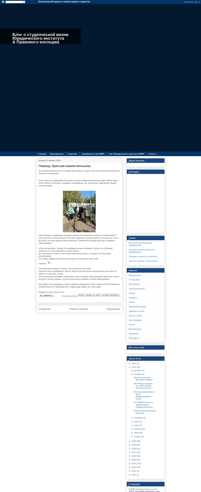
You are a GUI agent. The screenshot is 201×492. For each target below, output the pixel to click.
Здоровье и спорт (137, 311)
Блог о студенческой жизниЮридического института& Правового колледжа (40, 38)
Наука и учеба (135, 315)
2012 (134, 471)
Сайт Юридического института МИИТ (127, 154)
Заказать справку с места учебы (143, 261)
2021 (134, 367)
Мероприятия (56, 154)
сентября (138, 418)
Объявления (134, 284)
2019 (134, 445)
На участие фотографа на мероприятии (140, 244)
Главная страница (78, 309)
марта (137, 433)
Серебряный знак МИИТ (93, 154)
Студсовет (72, 154)
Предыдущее (113, 309)
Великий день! (135, 329)
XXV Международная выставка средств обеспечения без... (143, 385)
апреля (137, 429)
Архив (131, 302)
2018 (134, 449)
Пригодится (134, 338)
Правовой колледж (137, 306)
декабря (138, 370)
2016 (134, 456)
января (137, 436)
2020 (134, 441)
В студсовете (134, 280)
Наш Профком (135, 320)
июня (136, 425)
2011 (134, 475)
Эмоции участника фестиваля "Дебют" (143, 378)
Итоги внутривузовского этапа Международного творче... (144, 395)
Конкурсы (133, 298)
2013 (134, 467)
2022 (134, 363)
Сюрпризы (133, 333)
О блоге (152, 154)
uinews (132, 324)
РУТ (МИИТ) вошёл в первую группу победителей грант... (144, 404)
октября (138, 374)
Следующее (45, 309)
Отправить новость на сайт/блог (143, 256)
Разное (132, 293)
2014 (134, 463)
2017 (134, 452)
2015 (134, 460)
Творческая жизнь (137, 289)
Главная (42, 154)
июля (136, 421)
